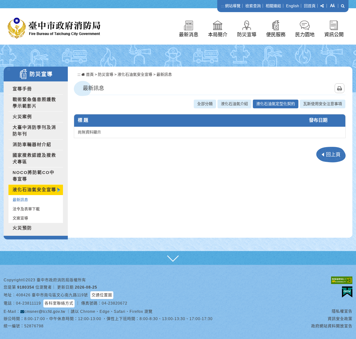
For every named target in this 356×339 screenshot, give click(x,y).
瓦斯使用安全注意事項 (322, 104)
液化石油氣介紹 (234, 104)
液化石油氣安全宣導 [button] (34, 189)
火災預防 (22, 228)
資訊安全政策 (340, 319)
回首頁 (310, 6)
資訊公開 (334, 34)
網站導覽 (232, 6)
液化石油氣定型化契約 (275, 104)
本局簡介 (217, 34)
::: (222, 6)
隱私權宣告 (342, 311)
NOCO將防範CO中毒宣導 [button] (33, 175)
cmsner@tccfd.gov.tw (44, 311)
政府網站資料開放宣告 (331, 326)
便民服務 (276, 34)
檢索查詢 (253, 6)
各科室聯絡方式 (59, 303)
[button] (322, 6)
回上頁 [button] (333, 154)
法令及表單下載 (26, 209)
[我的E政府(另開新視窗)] (347, 292)
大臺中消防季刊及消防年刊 (34, 130)
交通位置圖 (102, 295)
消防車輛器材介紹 (32, 144)
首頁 (89, 74)
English (292, 6)
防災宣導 (246, 34)
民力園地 (305, 34)
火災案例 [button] (22, 116)
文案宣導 (20, 218)
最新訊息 (20, 200)
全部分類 (205, 104)
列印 (339, 88)
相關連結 (273, 6)
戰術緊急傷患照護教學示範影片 (34, 103)
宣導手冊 (22, 89)
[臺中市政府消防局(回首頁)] (54, 28)
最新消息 (188, 34)
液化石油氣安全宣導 (134, 74)
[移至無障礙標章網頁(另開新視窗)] (341, 280)
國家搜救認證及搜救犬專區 (34, 158)
